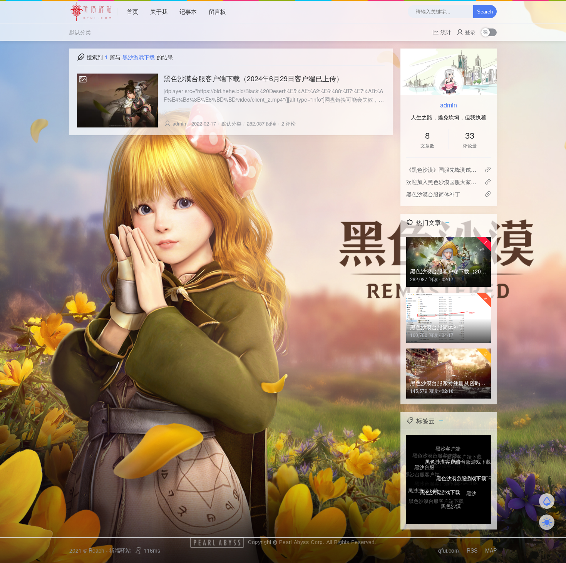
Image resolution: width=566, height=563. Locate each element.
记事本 (188, 11)
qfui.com (448, 550)
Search (485, 12)
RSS (472, 550)
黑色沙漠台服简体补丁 (433, 194)
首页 (132, 11)
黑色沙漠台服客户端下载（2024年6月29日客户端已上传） (253, 78)
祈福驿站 (120, 550)
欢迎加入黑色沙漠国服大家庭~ (442, 182)
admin (179, 123)
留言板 (217, 11)
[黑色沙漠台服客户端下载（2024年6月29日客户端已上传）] (117, 100)
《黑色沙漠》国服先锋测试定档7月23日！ (442, 169)
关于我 (158, 11)
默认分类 (80, 32)
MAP (491, 550)
